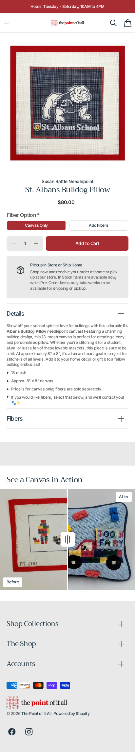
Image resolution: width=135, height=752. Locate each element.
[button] (7, 23)
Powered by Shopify (71, 713)
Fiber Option (23, 215)
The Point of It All (36, 713)
